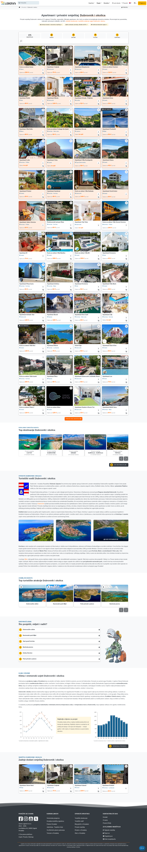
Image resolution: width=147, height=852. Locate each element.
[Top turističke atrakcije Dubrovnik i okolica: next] (126, 610)
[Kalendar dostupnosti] (43, 72)
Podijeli (125, 7)
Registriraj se (108, 836)
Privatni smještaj (80, 827)
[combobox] (28, 3)
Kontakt (105, 817)
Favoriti (125, 3)
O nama (105, 820)
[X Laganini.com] (36, 818)
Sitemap (30, 837)
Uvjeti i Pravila (23, 837)
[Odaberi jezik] (130, 3)
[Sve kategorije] (21, 41)
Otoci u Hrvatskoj (80, 833)
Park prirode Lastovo (87, 604)
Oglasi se (143, 3)
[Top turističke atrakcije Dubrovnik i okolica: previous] (121, 610)
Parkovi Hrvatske (52, 824)
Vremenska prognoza (53, 818)
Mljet (25, 559)
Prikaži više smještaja (73, 418)
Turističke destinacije (81, 818)
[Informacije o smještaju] (43, 69)
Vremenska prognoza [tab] (119, 746)
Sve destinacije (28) (120, 464)
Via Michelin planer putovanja (56, 830)
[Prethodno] (22, 56)
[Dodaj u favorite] (43, 47)
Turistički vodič (79, 821)
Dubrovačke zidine (32, 604)
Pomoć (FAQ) (107, 823)
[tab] (59, 630)
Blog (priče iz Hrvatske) (82, 824)
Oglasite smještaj (109, 830)
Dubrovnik (41, 503)
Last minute (116, 3)
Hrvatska (106, 3)
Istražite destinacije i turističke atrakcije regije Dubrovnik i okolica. (85, 21)
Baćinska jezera (115, 604)
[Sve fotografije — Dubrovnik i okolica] (110, 530)
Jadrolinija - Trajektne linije (55, 827)
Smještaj (91, 3)
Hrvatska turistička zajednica (55, 821)
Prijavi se (107, 833)
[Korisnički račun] (135, 3)
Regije (98, 3)
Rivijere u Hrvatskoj (81, 830)
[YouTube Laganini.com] (31, 818)
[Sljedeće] (42, 56)
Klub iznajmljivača (110, 839)
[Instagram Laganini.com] (26, 818)
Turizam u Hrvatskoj (53, 833)
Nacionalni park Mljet (60, 604)
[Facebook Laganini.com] (21, 818)
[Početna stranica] (19, 7)
